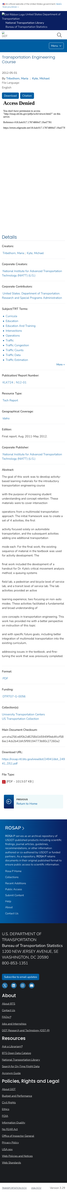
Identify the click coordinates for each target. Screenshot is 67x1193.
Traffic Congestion (17, 345)
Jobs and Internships (14, 1024)
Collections (12, 877)
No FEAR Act (10, 1129)
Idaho (6, 418)
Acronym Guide (11, 1073)
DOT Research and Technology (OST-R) (26, 1030)
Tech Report (10, 400)
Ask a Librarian (11, 1046)
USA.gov (7, 1149)
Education (12, 321)
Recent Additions (15, 883)
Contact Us (11, 913)
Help (8, 901)
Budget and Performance (17, 1096)
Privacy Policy (10, 1142)
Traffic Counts (15, 350)
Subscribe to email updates (20, 977)
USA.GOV (36, 1188)
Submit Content (14, 895)
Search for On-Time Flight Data (21, 1066)
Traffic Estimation (17, 360)
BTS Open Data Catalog (16, 1053)
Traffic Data (13, 355)
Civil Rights (9, 1102)
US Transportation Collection (20, 719)
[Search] (60, 34)
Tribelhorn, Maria (17, 78)
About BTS (8, 1004)
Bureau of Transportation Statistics (26, 27)
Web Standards (11, 1162)
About (9, 907)
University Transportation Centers (23, 714)
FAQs (5, 1017)
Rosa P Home (13, 871)
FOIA (5, 1116)
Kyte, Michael (41, 78)
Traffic (10, 340)
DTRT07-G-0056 (14, 696)
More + (60, 364)
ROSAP (13, 828)
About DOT (9, 1089)
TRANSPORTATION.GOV (14, 1188)
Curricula (11, 316)
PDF (5, 678)
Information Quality (13, 1122)
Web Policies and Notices (17, 1156)
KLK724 (8, 382)
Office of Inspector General (18, 1136)
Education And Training (20, 326)
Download (10, 96)
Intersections (14, 331)
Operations (13, 336)
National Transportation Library (21, 1060)
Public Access (13, 889)
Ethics (5, 1109)
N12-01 (21, 382)
